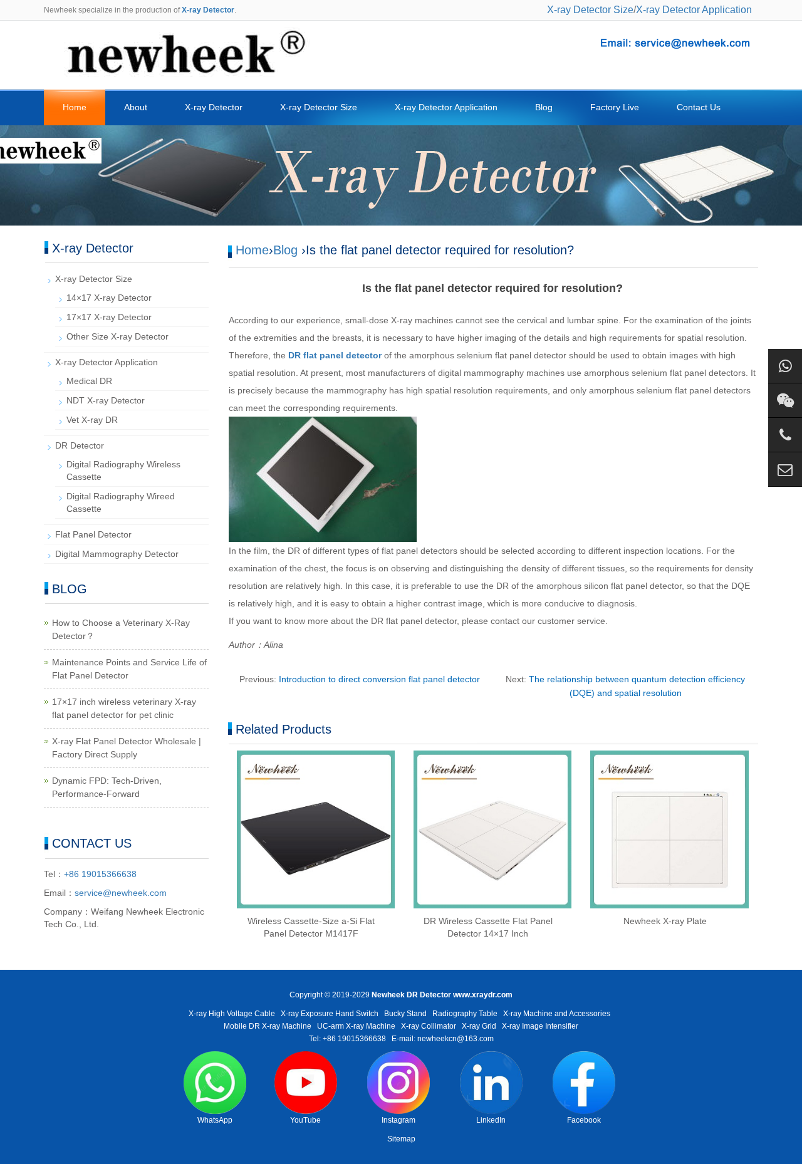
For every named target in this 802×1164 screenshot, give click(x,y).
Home (74, 107)
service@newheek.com (121, 893)
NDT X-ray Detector (105, 400)
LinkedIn (491, 1120)
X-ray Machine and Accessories (556, 1013)
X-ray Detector (213, 107)
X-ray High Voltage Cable (232, 1013)
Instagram (398, 1120)
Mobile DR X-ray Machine (267, 1026)
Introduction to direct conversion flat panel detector (379, 679)
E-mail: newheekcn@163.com (443, 1038)
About (135, 107)
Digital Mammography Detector (117, 554)
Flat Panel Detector (93, 534)
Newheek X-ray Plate (665, 921)
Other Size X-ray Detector (117, 336)
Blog (544, 107)
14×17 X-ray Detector (109, 298)
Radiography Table (464, 1013)
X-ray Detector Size (590, 9)
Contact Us (699, 107)
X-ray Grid (479, 1026)
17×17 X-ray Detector (109, 317)
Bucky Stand (405, 1013)
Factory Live (614, 107)
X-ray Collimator (428, 1026)
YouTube (305, 1120)
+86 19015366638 (100, 874)
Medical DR (89, 381)
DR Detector (79, 445)
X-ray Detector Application (694, 9)
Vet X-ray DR (92, 420)
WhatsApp (214, 1120)
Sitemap (401, 1139)
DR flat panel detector (335, 355)
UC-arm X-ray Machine (356, 1026)
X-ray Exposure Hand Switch (329, 1013)
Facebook (584, 1120)
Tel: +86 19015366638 (347, 1038)
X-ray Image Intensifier (540, 1026)
